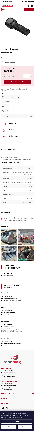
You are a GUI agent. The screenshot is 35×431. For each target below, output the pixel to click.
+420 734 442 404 (8, 324)
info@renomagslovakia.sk (10, 385)
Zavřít (20, 113)
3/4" (30, 190)
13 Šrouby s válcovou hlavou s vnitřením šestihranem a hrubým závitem (18, 219)
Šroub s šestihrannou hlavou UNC (22, 182)
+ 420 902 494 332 (8, 383)
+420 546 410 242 (8, 273)
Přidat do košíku (20, 82)
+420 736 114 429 (8, 93)
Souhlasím (25, 427)
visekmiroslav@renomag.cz (10, 298)
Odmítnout (9, 427)
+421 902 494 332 (8, 341)
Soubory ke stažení (8, 116)
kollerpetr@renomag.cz (9, 312)
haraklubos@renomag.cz (9, 326)
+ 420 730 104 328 (8, 296)
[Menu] (32, 9)
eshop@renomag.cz (8, 275)
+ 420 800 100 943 (8, 370)
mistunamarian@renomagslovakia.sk (12, 343)
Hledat (27, 10)
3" (31, 194)
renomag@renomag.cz (9, 372)
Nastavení (17, 421)
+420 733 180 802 (8, 310)
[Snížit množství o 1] (24, 76)
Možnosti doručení (9, 62)
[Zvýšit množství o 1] (30, 76)
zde (22, 417)
